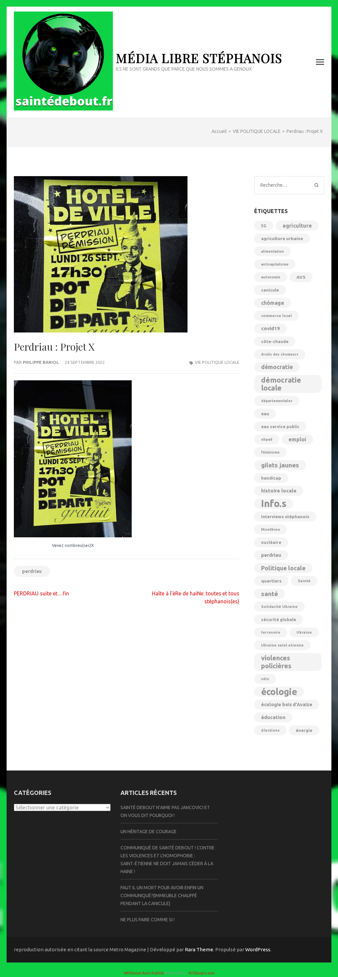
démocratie (277, 367)
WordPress (257, 949)
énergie (304, 730)
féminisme (270, 452)
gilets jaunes (280, 465)
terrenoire (270, 632)
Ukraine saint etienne (282, 645)
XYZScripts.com (201, 973)
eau (265, 413)
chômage (272, 303)
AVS (301, 277)
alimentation (272, 251)
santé (269, 593)
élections (270, 730)
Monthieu (270, 529)
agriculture (297, 226)
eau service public (280, 426)
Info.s (274, 504)
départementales (276, 401)
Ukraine (304, 632)
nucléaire (271, 542)
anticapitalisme (274, 264)
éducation (273, 717)
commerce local (276, 315)
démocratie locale (281, 384)
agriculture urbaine (282, 238)
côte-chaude (274, 341)
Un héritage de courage (148, 831)
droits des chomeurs (279, 354)
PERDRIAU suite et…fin (41, 593)
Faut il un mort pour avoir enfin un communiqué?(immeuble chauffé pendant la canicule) (161, 895)
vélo (265, 679)
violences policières (276, 662)
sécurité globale (278, 619)
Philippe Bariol (41, 362)
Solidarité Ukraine (279, 606)
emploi (297, 439)
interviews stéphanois (285, 516)
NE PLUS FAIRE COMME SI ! (147, 919)
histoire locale (278, 490)
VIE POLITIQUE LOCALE (217, 362)
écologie (279, 692)
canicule (270, 290)
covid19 (270, 328)
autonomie (270, 277)
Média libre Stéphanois (199, 57)
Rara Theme (199, 949)
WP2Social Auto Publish (144, 973)
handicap (271, 478)
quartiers (271, 580)
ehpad (266, 439)
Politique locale (283, 568)
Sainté (304, 581)
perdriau (32, 571)
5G (263, 225)
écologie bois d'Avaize (286, 704)
